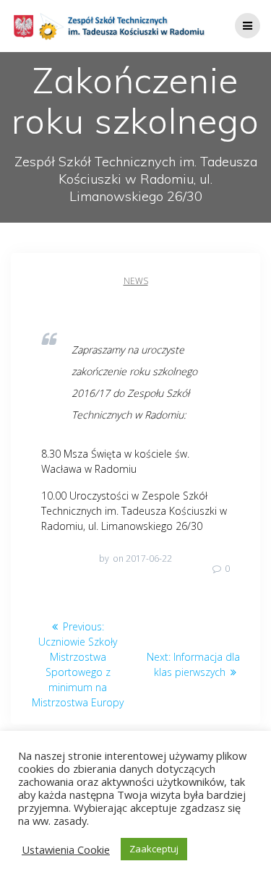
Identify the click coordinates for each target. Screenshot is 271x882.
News (136, 281)
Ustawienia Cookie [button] (66, 849)
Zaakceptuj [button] (153, 848)
